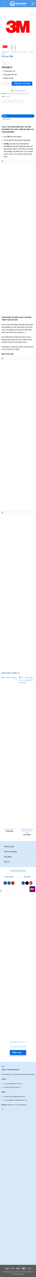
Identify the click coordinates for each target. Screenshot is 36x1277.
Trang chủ (5, 52)
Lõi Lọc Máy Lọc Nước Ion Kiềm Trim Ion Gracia (26, 830)
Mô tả (4, 116)
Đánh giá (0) (6, 119)
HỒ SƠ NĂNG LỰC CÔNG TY (18, 1042)
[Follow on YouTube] (13, 883)
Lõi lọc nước (24, 93)
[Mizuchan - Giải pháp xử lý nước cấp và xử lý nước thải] (18, 3)
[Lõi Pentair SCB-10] (9, 751)
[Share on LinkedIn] (21, 101)
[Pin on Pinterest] (17, 101)
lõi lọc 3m (7, 96)
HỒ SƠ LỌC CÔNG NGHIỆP (18, 1047)
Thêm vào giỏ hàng (22, 84)
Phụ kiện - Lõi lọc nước (18, 52)
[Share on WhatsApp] (3, 101)
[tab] (18, 116)
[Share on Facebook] (7, 101)
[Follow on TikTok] (27, 883)
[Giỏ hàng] (32, 3)
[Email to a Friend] (14, 101)
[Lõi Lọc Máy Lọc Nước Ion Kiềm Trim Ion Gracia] (26, 751)
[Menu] (3, 3)
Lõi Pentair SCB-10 (9, 829)
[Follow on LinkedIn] (9, 883)
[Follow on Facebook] (5, 883)
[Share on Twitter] (10, 101)
